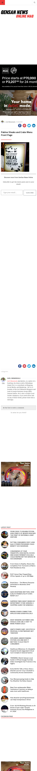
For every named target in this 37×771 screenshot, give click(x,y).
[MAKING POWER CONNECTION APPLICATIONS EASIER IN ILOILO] (4, 613)
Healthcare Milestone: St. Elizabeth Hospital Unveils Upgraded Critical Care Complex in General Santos (22, 651)
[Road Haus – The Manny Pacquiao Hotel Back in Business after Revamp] (4, 585)
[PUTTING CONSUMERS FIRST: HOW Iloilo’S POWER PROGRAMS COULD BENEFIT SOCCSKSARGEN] (4, 544)
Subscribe (30, 193)
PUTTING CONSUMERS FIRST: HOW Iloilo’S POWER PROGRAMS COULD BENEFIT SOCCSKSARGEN (22, 544)
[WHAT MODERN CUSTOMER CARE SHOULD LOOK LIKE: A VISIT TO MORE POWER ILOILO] (4, 622)
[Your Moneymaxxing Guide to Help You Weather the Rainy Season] (4, 680)
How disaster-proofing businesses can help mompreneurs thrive (22, 698)
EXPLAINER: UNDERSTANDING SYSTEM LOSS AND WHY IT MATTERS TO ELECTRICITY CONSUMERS (20, 641)
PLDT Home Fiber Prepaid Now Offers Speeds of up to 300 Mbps (21, 575)
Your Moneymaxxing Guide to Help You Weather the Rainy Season (22, 680)
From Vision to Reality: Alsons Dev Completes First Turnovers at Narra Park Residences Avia (22, 566)
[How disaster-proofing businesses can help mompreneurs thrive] (4, 699)
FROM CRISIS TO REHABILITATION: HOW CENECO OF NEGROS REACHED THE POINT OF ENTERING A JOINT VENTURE (23, 534)
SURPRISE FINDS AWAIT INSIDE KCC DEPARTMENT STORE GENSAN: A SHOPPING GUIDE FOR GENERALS (22, 603)
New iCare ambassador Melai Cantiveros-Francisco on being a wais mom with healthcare (21, 689)
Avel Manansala (10, 122)
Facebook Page (7, 716)
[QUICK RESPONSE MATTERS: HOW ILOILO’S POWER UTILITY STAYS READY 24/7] (4, 594)
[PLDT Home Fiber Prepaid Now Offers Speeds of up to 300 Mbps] (4, 575)
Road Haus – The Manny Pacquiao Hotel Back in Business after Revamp (22, 584)
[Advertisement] (18, 41)
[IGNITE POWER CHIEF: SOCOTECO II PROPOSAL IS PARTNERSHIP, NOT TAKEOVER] (4, 631)
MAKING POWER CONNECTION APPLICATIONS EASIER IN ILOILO (21, 612)
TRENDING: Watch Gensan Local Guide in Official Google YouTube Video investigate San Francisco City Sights (23, 661)
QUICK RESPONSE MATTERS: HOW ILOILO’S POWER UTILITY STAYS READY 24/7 (22, 594)
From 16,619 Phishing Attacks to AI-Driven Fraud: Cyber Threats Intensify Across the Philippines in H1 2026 (23, 708)
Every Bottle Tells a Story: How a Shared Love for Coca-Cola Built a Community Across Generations (22, 671)
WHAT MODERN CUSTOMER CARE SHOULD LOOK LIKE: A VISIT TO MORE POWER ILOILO (22, 622)
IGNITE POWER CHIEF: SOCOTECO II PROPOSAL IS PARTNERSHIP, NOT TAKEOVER (22, 631)
